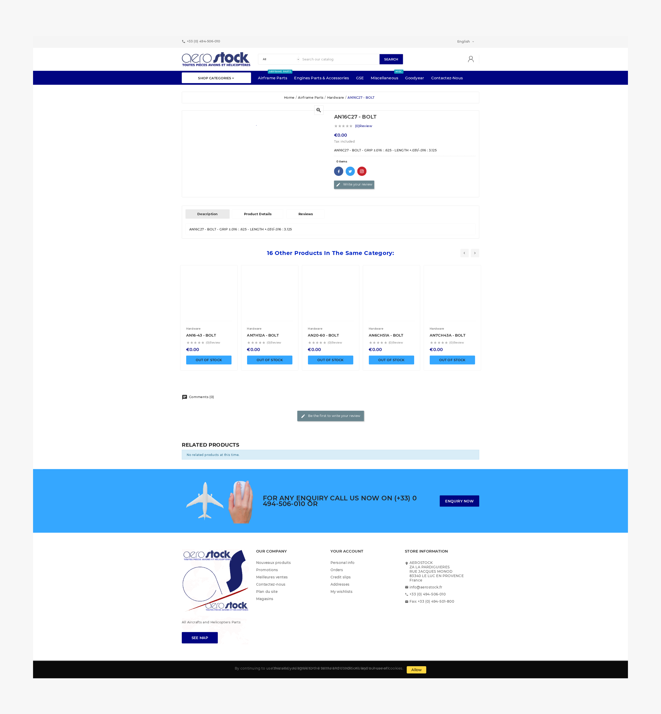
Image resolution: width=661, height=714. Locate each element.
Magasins (264, 598)
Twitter (350, 171)
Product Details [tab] (258, 214)
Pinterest (362, 171)
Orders (336, 570)
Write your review (354, 184)
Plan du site (267, 591)
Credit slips (340, 577)
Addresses (340, 584)
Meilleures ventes (272, 577)
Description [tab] (207, 214)
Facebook (338, 171)
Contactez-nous (271, 584)
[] (472, 59)
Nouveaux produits (273, 563)
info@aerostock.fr (426, 587)
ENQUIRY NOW (459, 501)
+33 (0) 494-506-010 (428, 594)
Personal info (342, 563)
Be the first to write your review (330, 416)
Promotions (267, 570)
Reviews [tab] (305, 214)
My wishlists (341, 591)
